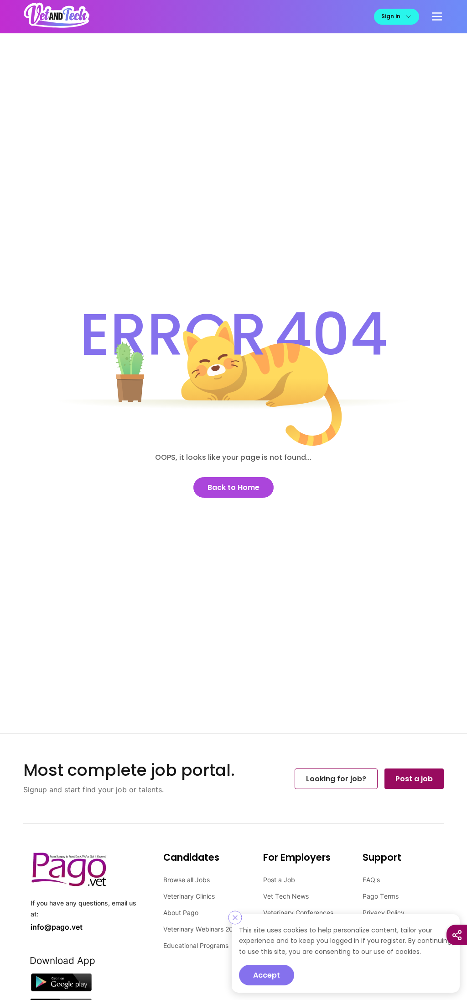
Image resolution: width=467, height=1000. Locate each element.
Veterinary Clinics (189, 896)
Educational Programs (195, 945)
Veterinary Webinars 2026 (202, 928)
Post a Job (279, 879)
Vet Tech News (286, 896)
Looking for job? (336, 778)
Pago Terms (381, 896)
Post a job (414, 778)
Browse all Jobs (186, 879)
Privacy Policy (384, 912)
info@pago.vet (54, 926)
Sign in (390, 16)
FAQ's (371, 879)
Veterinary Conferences (298, 912)
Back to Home (233, 487)
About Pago (180, 912)
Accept (266, 975)
